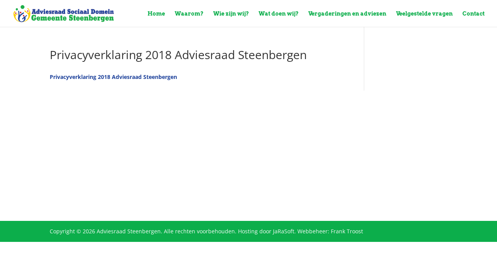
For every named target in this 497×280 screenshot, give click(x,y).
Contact (473, 14)
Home (156, 14)
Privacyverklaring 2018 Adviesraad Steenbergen (113, 76)
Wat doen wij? (279, 14)
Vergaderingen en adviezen (347, 14)
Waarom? (189, 14)
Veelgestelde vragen (424, 14)
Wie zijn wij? (231, 14)
